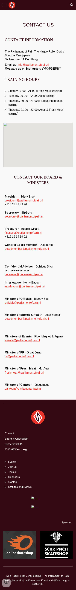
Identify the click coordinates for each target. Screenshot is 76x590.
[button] (4, 5)
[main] (38, 25)
